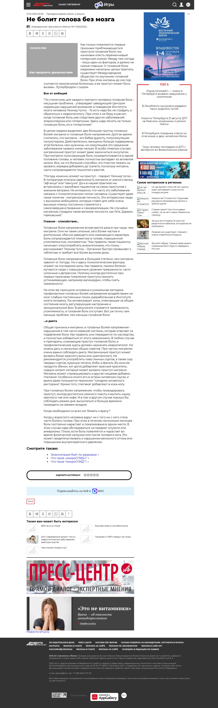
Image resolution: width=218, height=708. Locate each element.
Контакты (54, 646)
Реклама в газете (72, 646)
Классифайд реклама (60, 649)
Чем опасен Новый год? (54, 547)
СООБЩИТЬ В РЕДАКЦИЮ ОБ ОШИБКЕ (140, 649)
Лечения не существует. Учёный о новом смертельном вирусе (169, 233)
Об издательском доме (61, 642)
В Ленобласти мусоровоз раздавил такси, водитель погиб (164, 107)
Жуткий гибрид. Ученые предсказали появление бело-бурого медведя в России (171, 246)
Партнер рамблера (78, 695)
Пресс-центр (84, 642)
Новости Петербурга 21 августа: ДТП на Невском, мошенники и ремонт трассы (164, 121)
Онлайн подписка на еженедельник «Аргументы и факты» (152, 642)
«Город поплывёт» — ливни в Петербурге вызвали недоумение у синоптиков (164, 94)
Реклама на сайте (95, 646)
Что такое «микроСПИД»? (69, 458)
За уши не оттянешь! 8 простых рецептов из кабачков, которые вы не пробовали (171, 223)
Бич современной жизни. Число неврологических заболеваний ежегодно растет (58, 539)
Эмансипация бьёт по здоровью (74, 454)
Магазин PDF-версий (106, 642)
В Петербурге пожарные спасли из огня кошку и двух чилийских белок (164, 135)
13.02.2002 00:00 (35, 14)
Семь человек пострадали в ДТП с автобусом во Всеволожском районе (164, 148)
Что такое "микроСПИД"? (69, 461)
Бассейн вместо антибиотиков (111, 526)
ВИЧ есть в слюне (50, 526)
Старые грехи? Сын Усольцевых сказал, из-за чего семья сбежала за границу (171, 212)
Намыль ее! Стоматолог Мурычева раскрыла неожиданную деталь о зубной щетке (170, 201)
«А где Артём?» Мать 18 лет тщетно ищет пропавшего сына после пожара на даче (170, 190)
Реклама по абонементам (123, 646)
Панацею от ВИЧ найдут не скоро (113, 536)
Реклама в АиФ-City (151, 646)
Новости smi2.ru (38, 631)
